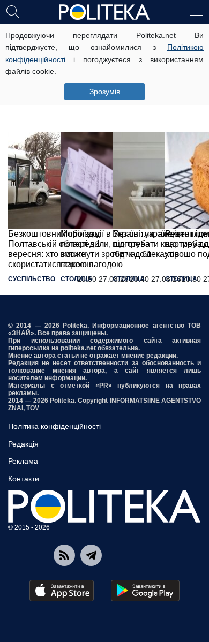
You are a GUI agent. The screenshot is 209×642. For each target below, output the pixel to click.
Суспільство (31, 279)
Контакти (23, 478)
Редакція (23, 444)
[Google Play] (145, 590)
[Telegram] (91, 555)
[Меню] (196, 11)
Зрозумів (104, 91)
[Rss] (64, 555)
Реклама (23, 461)
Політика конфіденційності (54, 426)
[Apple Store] (61, 590)
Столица (77, 279)
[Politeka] (104, 12)
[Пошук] (12, 11)
